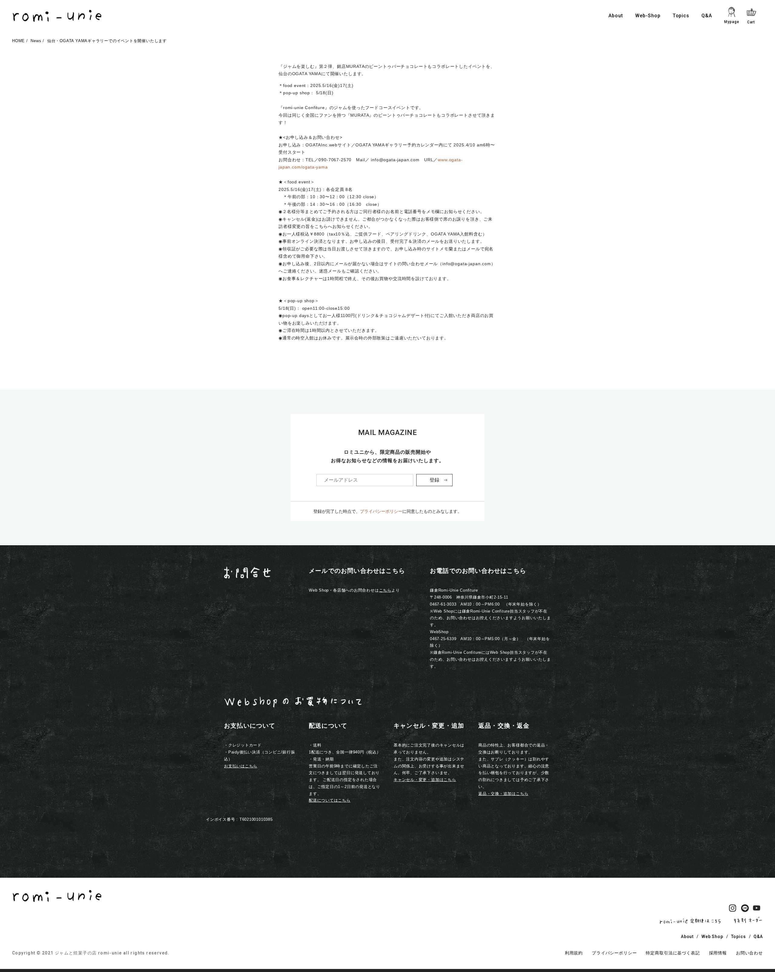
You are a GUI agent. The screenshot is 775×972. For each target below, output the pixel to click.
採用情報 (718, 952)
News (36, 40)
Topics (681, 15)
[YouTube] (757, 909)
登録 (434, 480)
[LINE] (745, 909)
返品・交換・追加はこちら (503, 793)
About (615, 15)
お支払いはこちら (240, 766)
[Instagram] (733, 909)
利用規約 (574, 952)
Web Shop (712, 936)
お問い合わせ (749, 952)
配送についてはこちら (330, 800)
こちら (385, 590)
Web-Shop (648, 15)
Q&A (706, 15)
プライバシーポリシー (381, 511)
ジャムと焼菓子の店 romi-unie (88, 952)
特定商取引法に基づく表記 (673, 952)
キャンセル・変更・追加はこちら (425, 779)
